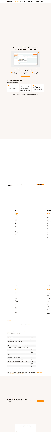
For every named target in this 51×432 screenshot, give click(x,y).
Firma (16, 431)
